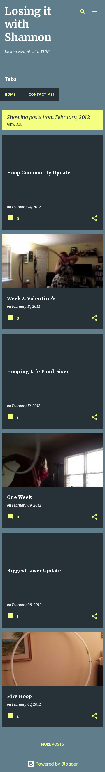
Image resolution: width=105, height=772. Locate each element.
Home (10, 94)
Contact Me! (41, 94)
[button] (94, 219)
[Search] (82, 12)
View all (14, 125)
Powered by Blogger (56, 763)
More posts (52, 744)
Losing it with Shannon (28, 24)
